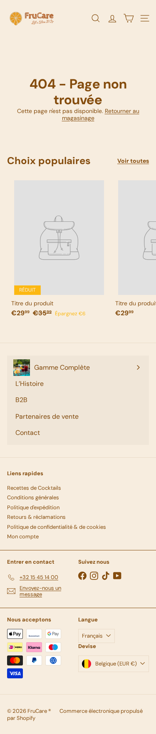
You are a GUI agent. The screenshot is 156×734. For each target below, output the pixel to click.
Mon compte (23, 536)
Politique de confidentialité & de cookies (56, 526)
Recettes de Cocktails (34, 487)
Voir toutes (133, 160)
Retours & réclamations (36, 516)
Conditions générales (33, 497)
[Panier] (128, 18)
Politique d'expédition (33, 507)
